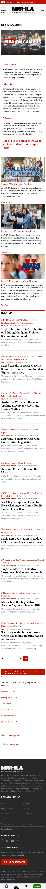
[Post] (16, 887)
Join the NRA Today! (9, 722)
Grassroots (5, 813)
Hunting (26, 808)
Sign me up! (6, 252)
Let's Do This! (7, 202)
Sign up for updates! (9, 697)
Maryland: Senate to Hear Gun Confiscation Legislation (20, 440)
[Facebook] (6, 887)
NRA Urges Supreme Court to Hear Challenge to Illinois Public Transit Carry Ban (21, 505)
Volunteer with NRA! (9, 709)
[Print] (26, 887)
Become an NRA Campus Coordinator (18, 231)
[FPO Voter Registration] (11, 735)
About (3, 819)
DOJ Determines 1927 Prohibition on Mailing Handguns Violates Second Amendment (22, 332)
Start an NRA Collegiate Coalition (17, 184)
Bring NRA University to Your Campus (19, 281)
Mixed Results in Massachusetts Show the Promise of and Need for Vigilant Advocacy (22, 369)
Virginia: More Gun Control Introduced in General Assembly (22, 570)
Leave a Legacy (28, 824)
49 (20, 658)
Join (18, 2)
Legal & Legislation (8, 435)
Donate (31, 2)
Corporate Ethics (7, 824)
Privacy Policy (6, 829)
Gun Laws (26, 803)
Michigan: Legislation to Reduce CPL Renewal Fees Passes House (21, 540)
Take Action (27, 813)
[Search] (42, 9)
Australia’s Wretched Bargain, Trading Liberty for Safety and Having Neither (20, 405)
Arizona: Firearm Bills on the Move (19, 470)
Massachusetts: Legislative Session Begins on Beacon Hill (20, 603)
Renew (24, 2)
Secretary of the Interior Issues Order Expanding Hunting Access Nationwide (22, 635)
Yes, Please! (6, 305)
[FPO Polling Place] (11, 744)
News (3, 326)
